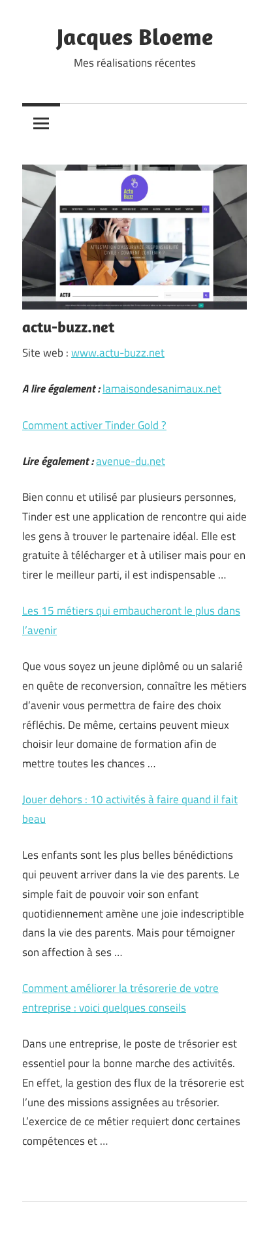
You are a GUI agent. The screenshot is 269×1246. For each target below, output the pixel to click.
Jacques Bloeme (135, 36)
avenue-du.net (130, 461)
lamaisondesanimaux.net (162, 388)
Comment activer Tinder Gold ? (94, 425)
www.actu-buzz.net (118, 352)
